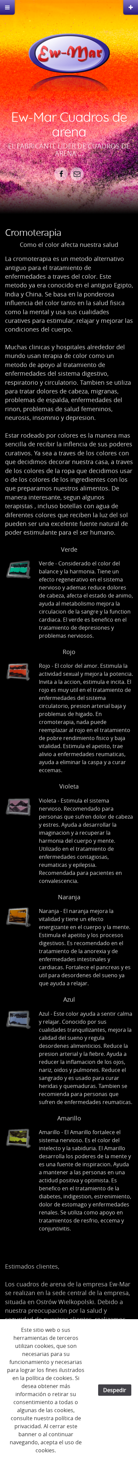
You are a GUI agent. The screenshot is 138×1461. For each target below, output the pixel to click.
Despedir (114, 1390)
